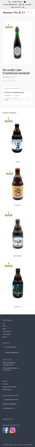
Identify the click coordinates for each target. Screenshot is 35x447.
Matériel (5, 337)
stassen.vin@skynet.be (11, 352)
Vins (4, 323)
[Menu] (31, 12)
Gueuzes (14, 80)
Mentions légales (7, 389)
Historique (5, 384)
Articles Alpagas (7, 334)
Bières (9, 80)
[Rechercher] (27, 12)
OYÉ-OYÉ (30, 444)
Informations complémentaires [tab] (12, 88)
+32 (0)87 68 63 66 (16, 2)
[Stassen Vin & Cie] (14, 12)
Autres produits (7, 331)
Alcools (4, 328)
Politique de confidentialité (9, 387)
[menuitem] (27, 12)
